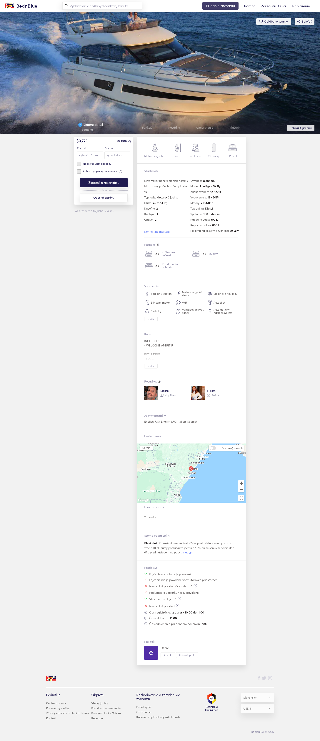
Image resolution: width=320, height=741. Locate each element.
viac (186, 552)
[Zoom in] (241, 483)
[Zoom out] (241, 490)
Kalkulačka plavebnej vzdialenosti (158, 717)
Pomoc (249, 6)
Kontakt (168, 655)
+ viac (151, 318)
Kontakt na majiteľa (157, 231)
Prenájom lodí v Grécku (106, 713)
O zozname (143, 712)
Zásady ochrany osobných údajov (67, 713)
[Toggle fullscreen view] (241, 498)
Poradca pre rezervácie (106, 708)
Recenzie (97, 718)
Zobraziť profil (187, 655)
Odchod (109, 148)
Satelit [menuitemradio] (146, 447)
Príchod (81, 148)
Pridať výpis (143, 707)
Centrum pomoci (56, 703)
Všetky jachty (99, 703)
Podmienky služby (57, 708)
